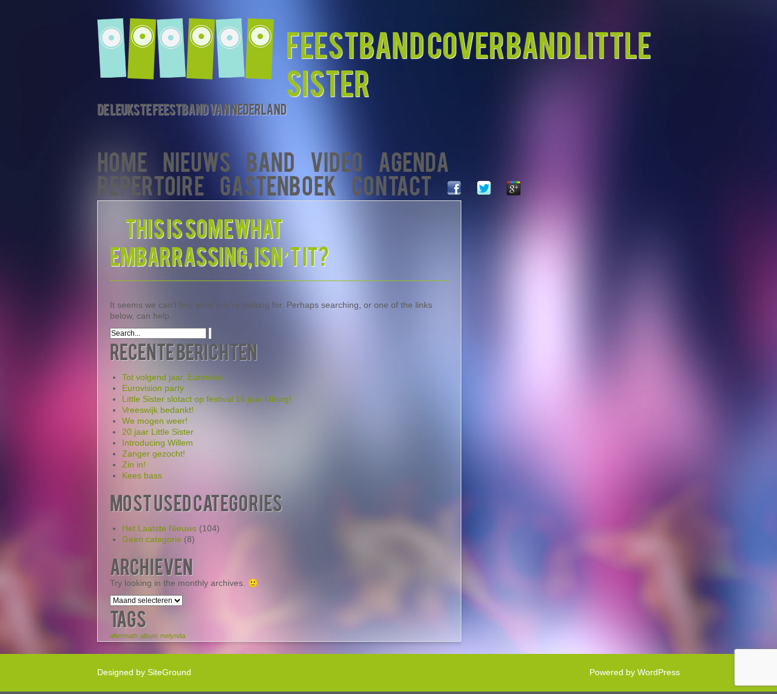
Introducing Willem (157, 442)
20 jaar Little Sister (158, 432)
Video (336, 160)
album (149, 635)
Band (270, 160)
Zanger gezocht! (153, 453)
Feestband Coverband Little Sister (468, 62)
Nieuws (197, 160)
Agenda (413, 160)
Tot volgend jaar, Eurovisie (172, 377)
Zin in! (134, 464)
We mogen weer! (155, 421)
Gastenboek (278, 184)
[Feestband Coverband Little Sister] (191, 41)
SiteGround (169, 672)
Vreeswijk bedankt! (158, 410)
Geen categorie (152, 539)
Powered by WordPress (634, 672)
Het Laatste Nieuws (159, 528)
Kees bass (142, 475)
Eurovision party (153, 388)
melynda (172, 635)
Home (122, 160)
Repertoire (151, 184)
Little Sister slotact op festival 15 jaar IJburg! (206, 399)
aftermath (124, 635)
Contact (391, 184)
